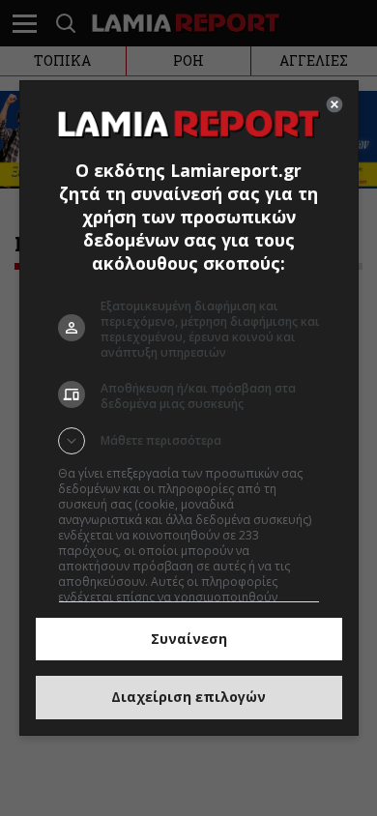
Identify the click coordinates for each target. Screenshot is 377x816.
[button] (189, 440)
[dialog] (189, 407)
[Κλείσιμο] (334, 104)
